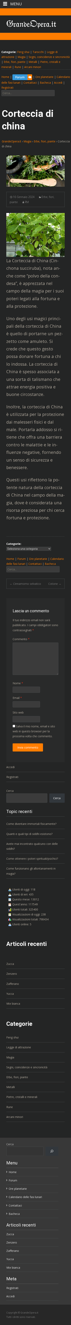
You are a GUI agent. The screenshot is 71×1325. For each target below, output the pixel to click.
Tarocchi (38, 52)
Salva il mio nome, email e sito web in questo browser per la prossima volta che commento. (34, 731)
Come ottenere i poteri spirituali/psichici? (32, 858)
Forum (21, 559)
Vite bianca (13, 1003)
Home (5, 77)
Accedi (58, 82)
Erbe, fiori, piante (14, 62)
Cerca (10, 791)
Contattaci (30, 82)
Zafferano (12, 984)
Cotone (54, 584)
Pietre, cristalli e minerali (21, 1097)
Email (17, 698)
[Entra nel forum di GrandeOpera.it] (22, 77)
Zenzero (11, 974)
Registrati (7, 87)
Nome (18, 683)
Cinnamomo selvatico (25, 584)
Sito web (18, 712)
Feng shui (23, 52)
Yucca (10, 994)
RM (27, 202)
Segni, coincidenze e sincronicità (49, 57)
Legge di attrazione (18, 1047)
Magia (21, 57)
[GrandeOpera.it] (28, 23)
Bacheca (45, 82)
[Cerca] (52, 1151)
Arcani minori (32, 67)
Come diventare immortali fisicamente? (31, 824)
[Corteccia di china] (35, 171)
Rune (18, 67)
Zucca (10, 964)
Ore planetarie (44, 77)
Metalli (33, 62)
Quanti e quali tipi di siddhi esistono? (29, 834)
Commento (21, 639)
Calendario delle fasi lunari (25, 1197)
